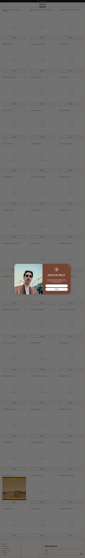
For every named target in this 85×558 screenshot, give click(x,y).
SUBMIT (56, 289)
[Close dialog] (69, 265)
